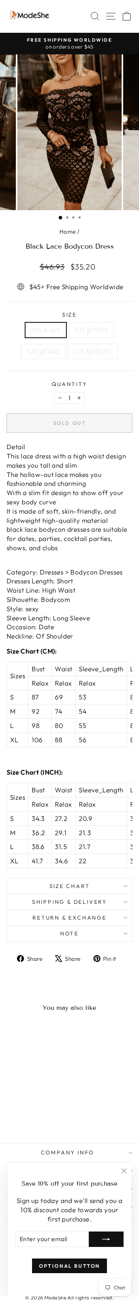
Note (69, 933)
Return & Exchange (69, 917)
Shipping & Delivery (69, 901)
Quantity (69, 384)
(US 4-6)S (45, 330)
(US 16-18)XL (93, 351)
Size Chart (69, 886)
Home (67, 231)
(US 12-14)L (43, 351)
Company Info (68, 1152)
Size (69, 314)
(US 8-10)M (91, 330)
